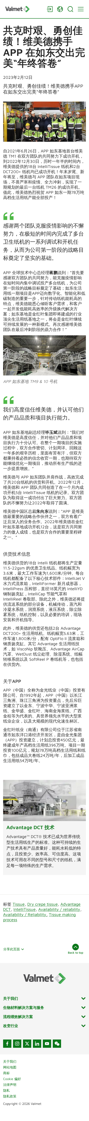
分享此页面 (11, 949)
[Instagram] (17, 1043)
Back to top (75, 952)
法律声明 (9, 1084)
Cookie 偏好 (12, 1079)
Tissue (19, 904)
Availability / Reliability (25, 914)
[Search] (70, 9)
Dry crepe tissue (42, 904)
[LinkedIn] (37, 1043)
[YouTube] (47, 1043)
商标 (6, 1073)
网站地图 (9, 1067)
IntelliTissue (24, 909)
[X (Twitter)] (27, 1043)
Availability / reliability (59, 909)
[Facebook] (7, 1043)
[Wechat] (57, 1043)
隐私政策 (9, 1096)
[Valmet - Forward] (23, 9)
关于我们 (9, 1061)
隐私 (6, 1090)
